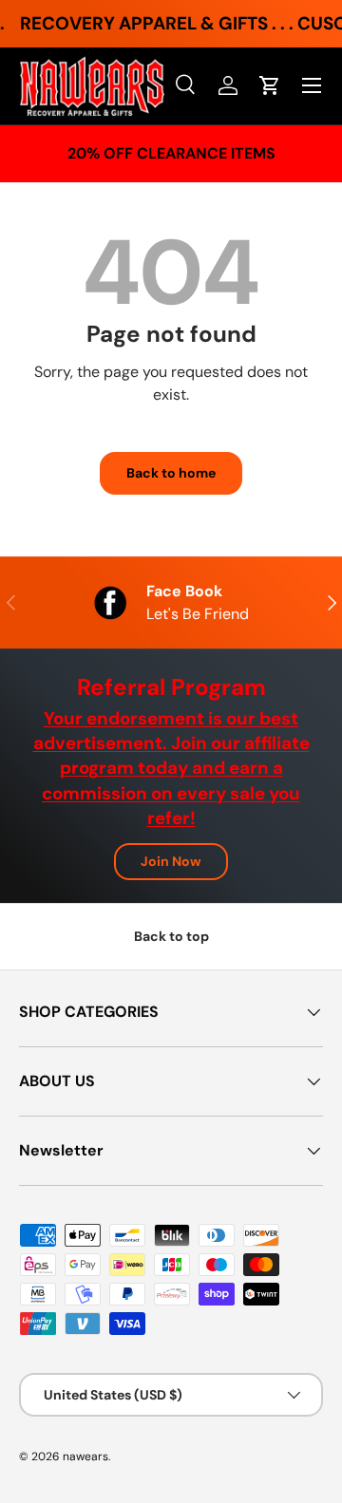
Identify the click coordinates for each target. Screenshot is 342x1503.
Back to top (171, 936)
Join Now (171, 861)
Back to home (171, 472)
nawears (85, 1456)
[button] (270, 85)
